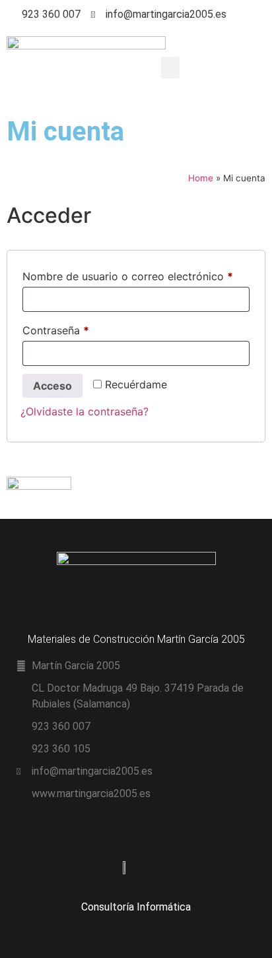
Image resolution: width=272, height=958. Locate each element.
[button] (170, 67)
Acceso (52, 385)
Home (200, 178)
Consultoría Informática (136, 907)
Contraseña (83, 328)
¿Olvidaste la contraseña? (84, 411)
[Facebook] (260, 15)
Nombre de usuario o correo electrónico (136, 274)
